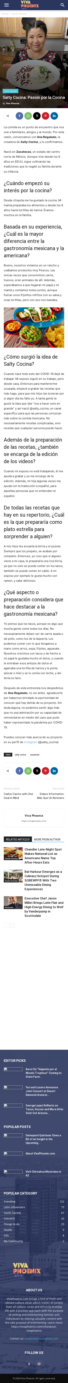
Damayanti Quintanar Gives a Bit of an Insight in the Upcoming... (43, 1139)
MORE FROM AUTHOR (47, 839)
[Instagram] (39, 1364)
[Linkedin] (54, 116)
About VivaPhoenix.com (40, 1153)
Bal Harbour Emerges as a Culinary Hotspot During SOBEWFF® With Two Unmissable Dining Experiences (43, 880)
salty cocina (20, 754)
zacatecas (34, 754)
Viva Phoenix (12, 103)
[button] (6, 5)
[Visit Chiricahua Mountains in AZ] (13, 1176)
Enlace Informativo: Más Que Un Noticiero (50, 796)
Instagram (30, 742)
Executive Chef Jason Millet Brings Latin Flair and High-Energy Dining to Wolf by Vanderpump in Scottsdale (44, 907)
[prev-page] (6, 925)
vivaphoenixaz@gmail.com (41, 1338)
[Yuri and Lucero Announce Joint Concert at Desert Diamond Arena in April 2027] (13, 1092)
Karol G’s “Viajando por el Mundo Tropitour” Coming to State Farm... (44, 1073)
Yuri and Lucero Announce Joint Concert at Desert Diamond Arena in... (42, 1091)
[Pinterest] (45, 116)
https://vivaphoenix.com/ (34, 821)
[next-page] (12, 925)
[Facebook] (19, 116)
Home (5, 13)
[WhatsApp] (28, 116)
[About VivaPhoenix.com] (13, 1158)
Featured (9, 907)
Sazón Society (19, 13)
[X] (37, 116)
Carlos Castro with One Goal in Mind (18, 796)
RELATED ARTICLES (18, 839)
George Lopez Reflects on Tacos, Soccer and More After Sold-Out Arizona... (44, 1109)
